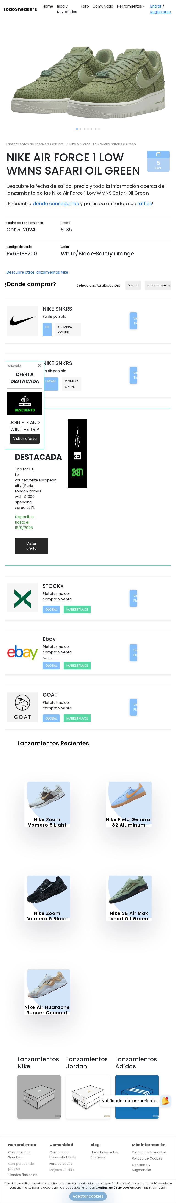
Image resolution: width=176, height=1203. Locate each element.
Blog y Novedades (67, 9)
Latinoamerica (158, 285)
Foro (85, 6)
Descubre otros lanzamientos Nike (37, 272)
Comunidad (103, 6)
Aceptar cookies (88, 1196)
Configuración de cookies (115, 1188)
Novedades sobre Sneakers (104, 1155)
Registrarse (160, 11)
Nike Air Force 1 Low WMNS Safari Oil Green (102, 144)
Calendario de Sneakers (19, 1155)
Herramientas (129, 6)
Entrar (156, 6)
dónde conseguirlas (56, 203)
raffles (144, 203)
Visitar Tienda (138, 320)
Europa (133, 285)
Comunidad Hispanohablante (63, 1155)
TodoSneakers (20, 9)
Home (47, 6)
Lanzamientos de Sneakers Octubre (35, 144)
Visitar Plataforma (142, 598)
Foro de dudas (61, 1163)
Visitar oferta (31, 546)
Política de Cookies (147, 1158)
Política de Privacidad (149, 1152)
